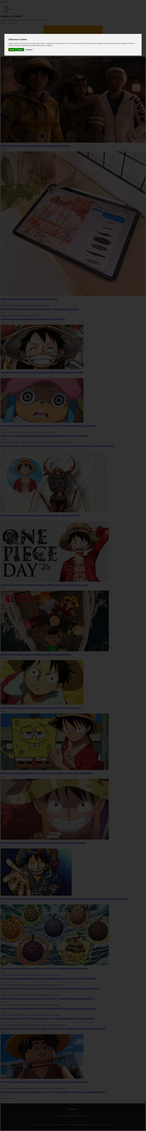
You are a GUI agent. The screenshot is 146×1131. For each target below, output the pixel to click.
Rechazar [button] (20, 49)
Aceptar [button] (12, 49)
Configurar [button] (29, 49)
